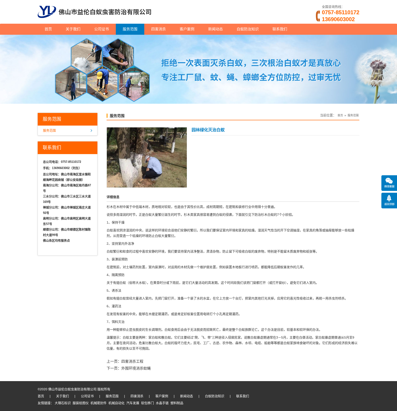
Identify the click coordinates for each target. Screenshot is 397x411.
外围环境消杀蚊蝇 (136, 368)
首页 (48, 29)
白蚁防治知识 (248, 29)
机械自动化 (116, 403)
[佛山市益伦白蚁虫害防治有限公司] (94, 22)
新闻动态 (215, 29)
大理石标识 (63, 403)
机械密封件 (99, 403)
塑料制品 (176, 403)
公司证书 (101, 29)
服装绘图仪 (81, 403)
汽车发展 (132, 403)
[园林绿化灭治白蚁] (147, 184)
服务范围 (130, 29)
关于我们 (73, 29)
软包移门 (147, 403)
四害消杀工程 (132, 361)
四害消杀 (158, 29)
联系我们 (279, 29)
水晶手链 (162, 403)
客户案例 (187, 29)
